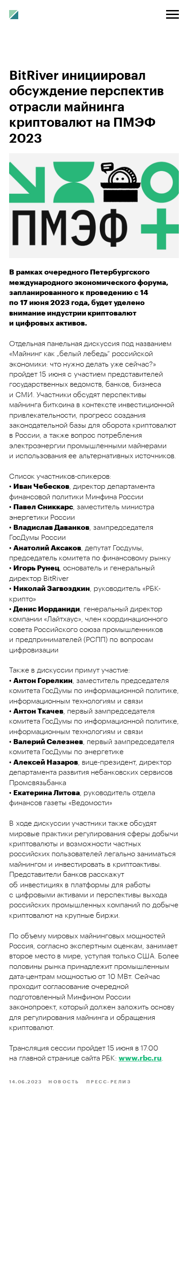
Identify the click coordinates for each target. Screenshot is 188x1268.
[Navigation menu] (172, 14)
